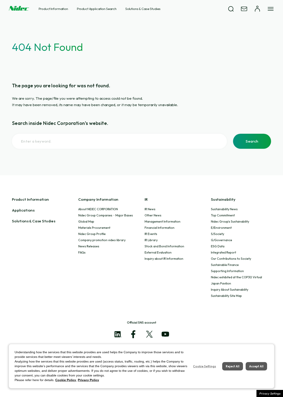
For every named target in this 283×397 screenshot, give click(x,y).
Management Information (162, 221)
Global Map (86, 221)
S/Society (217, 234)
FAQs (82, 252)
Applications (23, 210)
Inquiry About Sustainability (229, 290)
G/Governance (221, 240)
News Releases (88, 246)
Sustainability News (224, 209)
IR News (150, 209)
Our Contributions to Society (231, 259)
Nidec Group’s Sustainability (230, 221)
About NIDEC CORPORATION (98, 209)
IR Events (151, 234)
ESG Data (217, 246)
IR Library (151, 240)
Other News (153, 215)
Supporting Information (227, 271)
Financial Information (159, 228)
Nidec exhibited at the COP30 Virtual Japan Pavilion (236, 280)
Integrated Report (223, 252)
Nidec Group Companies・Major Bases (105, 215)
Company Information (98, 199)
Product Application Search (97, 9)
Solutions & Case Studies (143, 9)
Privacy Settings (269, 393)
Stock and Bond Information (164, 246)
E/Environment (221, 228)
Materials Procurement (94, 228)
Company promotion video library (102, 240)
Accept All (256, 366)
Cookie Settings (204, 366)
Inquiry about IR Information (164, 259)
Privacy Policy (88, 380)
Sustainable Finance (225, 265)
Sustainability (223, 199)
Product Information (53, 9)
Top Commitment (223, 215)
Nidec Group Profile (92, 234)
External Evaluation (158, 252)
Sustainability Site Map (226, 296)
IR (146, 199)
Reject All (232, 366)
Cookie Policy (65, 380)
